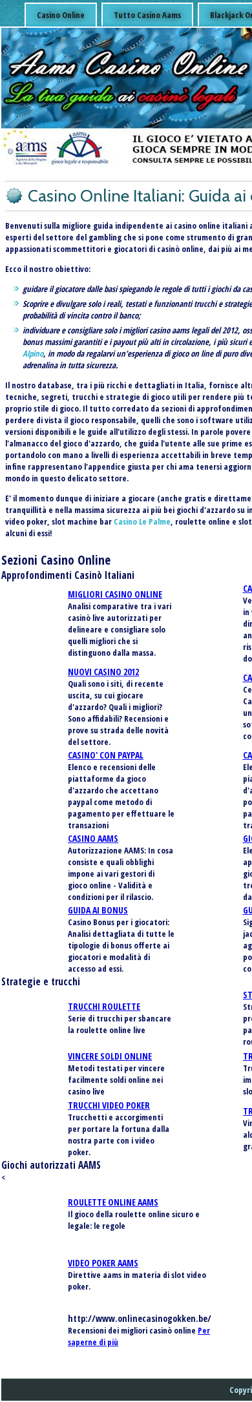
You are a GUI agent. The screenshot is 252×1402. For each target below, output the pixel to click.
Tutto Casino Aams (147, 15)
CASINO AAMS (93, 838)
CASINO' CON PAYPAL (105, 755)
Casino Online (61, 15)
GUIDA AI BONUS (98, 910)
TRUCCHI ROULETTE (104, 1006)
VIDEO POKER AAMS (103, 1263)
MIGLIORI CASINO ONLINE (115, 594)
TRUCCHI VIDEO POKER (109, 1105)
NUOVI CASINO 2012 (103, 671)
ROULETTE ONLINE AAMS (113, 1202)
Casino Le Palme (142, 521)
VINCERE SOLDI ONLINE (110, 1056)
